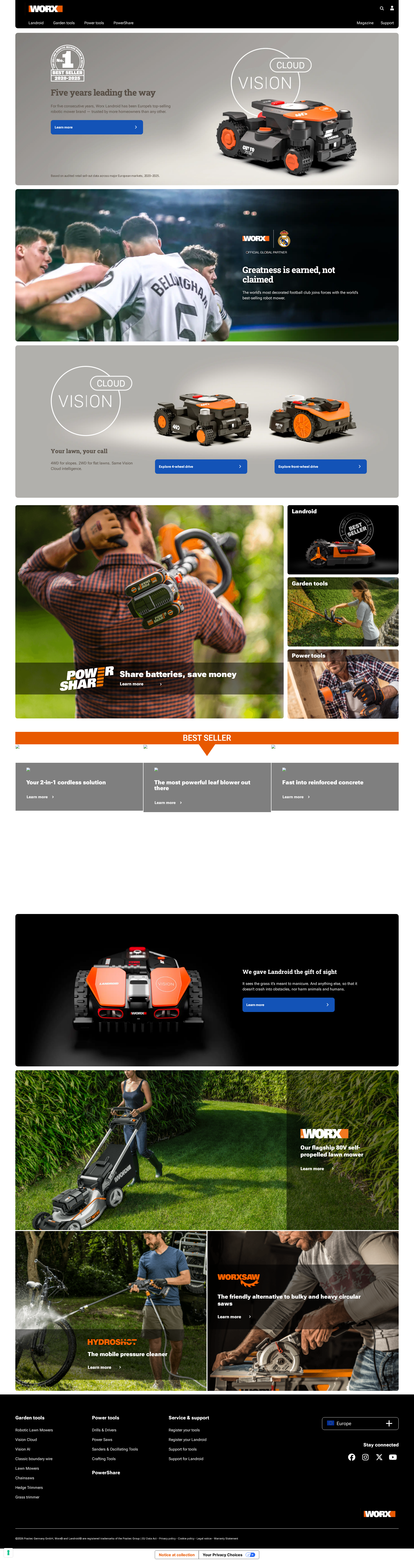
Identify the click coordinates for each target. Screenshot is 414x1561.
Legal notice (204, 1538)
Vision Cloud (26, 1439)
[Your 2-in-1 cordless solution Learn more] (79, 747)
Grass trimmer (27, 1497)
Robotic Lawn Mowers (34, 1430)
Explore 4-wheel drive (176, 466)
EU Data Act (149, 1538)
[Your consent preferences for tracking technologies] (8, 1552)
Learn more (64, 127)
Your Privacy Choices (222, 1554)
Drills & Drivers (104, 1430)
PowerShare (106, 1472)
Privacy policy (167, 1538)
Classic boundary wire (33, 1459)
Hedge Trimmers (29, 1487)
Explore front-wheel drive (298, 466)
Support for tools (183, 1449)
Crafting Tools (104, 1459)
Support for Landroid (186, 1459)
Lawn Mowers (27, 1468)
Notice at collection (177, 1554)
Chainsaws (24, 1478)
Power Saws (102, 1439)
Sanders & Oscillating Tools (115, 1449)
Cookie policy (186, 1538)
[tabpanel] (79, 747)
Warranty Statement (226, 1538)
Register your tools (184, 1430)
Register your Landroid (188, 1439)
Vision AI (22, 1449)
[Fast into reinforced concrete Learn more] (335, 747)
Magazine (365, 23)
